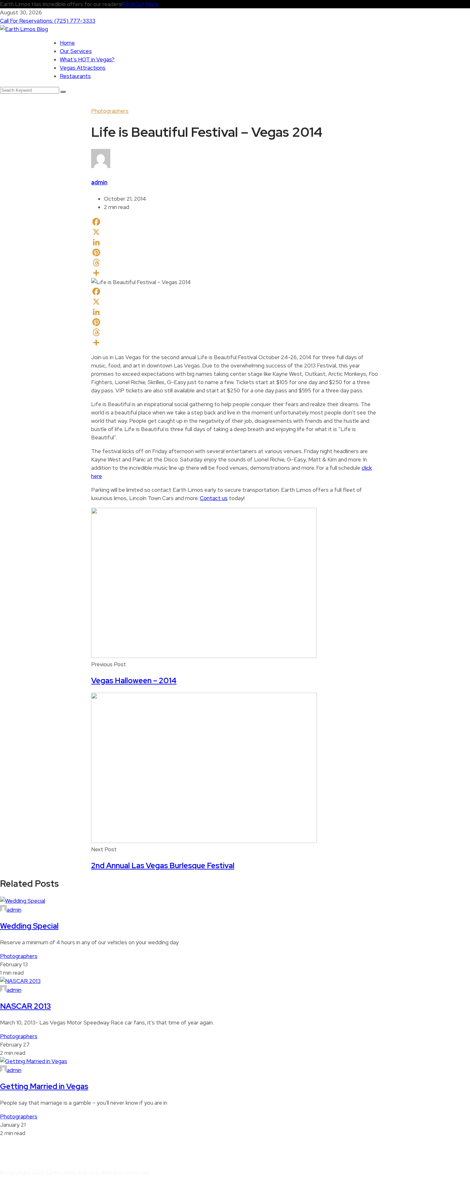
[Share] (235, 273)
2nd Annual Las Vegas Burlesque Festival (162, 865)
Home (67, 42)
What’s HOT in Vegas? (87, 59)
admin (99, 182)
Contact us (214, 498)
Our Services (76, 51)
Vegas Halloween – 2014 (133, 680)
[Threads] (235, 263)
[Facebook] (235, 222)
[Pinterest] (235, 252)
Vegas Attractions (83, 67)
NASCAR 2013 (25, 1006)
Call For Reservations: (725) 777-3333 (47, 20)
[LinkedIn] (235, 242)
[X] (235, 232)
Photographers (110, 110)
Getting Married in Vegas (44, 1086)
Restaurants (75, 76)
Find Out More (140, 4)
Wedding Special (29, 926)
